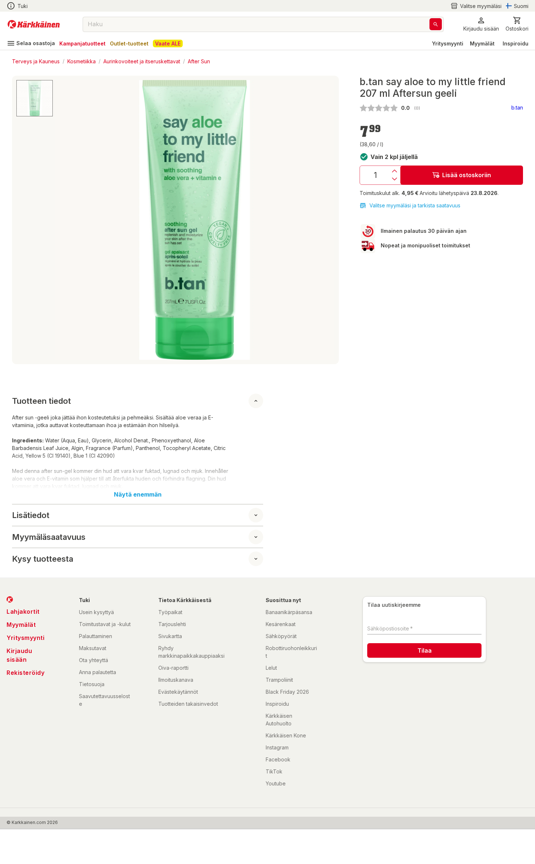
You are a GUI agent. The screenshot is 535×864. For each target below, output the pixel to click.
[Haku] (435, 24)
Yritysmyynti (447, 43)
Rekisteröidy (25, 672)
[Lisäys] (395, 171)
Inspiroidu (515, 43)
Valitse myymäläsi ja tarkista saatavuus (414, 205)
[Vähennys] (395, 179)
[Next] (324, 220)
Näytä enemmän (138, 494)
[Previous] (64, 220)
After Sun (199, 61)
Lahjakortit (23, 611)
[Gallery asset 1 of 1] (194, 220)
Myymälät (482, 43)
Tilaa (424, 650)
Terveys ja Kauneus (36, 61)
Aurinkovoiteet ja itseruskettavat (141, 61)
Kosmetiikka (81, 61)
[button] (476, 6)
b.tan (517, 107)
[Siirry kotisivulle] (33, 24)
